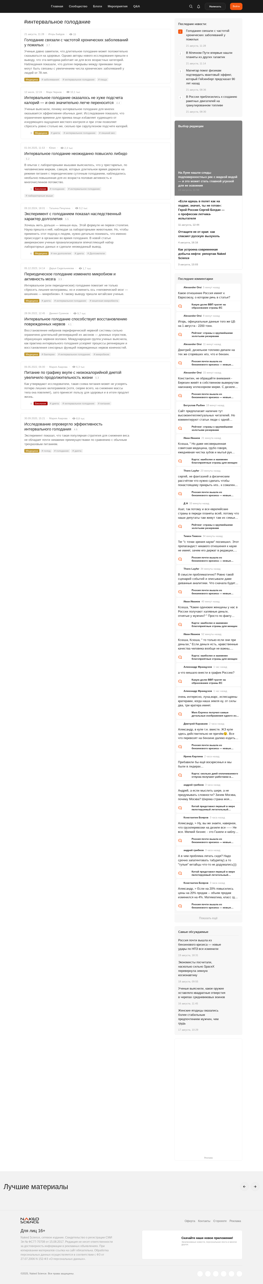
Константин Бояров (196, 817)
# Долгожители (96, 253)
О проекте (220, 1221)
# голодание (57, 188)
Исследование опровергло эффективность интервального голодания (63, 426)
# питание (104, 403)
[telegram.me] (231, 1274)
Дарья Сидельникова (61, 268)
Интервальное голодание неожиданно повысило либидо (75, 155)
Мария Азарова (58, 366)
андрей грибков (194, 784)
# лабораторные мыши (39, 195)
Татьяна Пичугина (59, 208)
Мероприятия (118, 6)
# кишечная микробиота (104, 300)
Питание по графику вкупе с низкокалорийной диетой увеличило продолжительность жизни (72, 375)
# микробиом (101, 354)
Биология (40, 188)
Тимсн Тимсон (192, 536)
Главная (57, 6)
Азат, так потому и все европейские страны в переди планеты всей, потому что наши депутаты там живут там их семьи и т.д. (208, 513)
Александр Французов (198, 666)
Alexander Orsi (193, 287)
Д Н (186, 503)
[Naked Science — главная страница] (35, 6)
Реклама (235, 1221)
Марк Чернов (54, 92)
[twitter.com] (200, 1274)
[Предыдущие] (244, 1186)
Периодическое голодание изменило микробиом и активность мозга (70, 276)
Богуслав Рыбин (194, 405)
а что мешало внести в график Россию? (206, 672)
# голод (46, 450)
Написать (215, 6)
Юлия (52, 147)
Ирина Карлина (193, 756)
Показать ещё (208, 918)
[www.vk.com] (208, 1274)
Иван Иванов (192, 438)
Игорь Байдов (56, 34)
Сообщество (78, 6)
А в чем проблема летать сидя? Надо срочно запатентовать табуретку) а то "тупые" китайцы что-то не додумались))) (207, 860)
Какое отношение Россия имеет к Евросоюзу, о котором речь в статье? (204, 295)
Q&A (136, 6)
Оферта (190, 1221)
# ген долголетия (61, 253)
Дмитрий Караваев (196, 723)
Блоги (97, 6)
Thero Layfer (191, 470)
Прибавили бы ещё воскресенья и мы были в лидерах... (205, 764)
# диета (55, 133)
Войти (236, 6)
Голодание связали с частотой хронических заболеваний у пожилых (76, 42)
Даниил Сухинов (59, 313)
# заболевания (50, 79)
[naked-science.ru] (239, 1274)
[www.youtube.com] (216, 1274)
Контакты (204, 1221)
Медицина (32, 79)
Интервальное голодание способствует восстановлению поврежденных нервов (75, 321)
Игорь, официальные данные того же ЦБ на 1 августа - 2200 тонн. (206, 324)
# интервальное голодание (78, 79)
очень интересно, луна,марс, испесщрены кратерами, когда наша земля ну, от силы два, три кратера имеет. (207, 701)
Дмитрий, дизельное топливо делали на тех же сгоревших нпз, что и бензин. (206, 352)
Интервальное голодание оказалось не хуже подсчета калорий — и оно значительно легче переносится (73, 100)
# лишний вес (107, 133)
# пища (102, 79)
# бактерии (48, 354)
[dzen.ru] (224, 1274)
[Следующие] (255, 1186)
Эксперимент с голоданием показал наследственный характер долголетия (72, 216)
